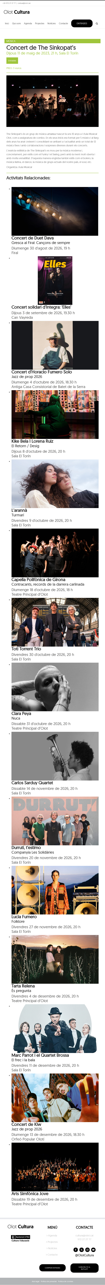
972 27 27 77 (84, 1239)
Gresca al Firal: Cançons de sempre (41, 242)
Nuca (16, 718)
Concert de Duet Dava (33, 238)
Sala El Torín (68, 53)
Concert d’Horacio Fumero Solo (42, 372)
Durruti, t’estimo (26, 847)
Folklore (18, 921)
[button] (97, 23)
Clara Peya (21, 713)
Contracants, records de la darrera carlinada (48, 584)
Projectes (53, 1241)
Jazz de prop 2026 (27, 376)
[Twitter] (81, 1250)
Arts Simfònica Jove (30, 1193)
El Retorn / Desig (25, 445)
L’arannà (19, 510)
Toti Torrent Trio (26, 648)
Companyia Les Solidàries (33, 852)
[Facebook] (76, 1250)
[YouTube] (93, 1250)
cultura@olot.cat (84, 1235)
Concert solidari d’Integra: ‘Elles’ (41, 307)
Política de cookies (65, 1281)
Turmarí (18, 515)
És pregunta (21, 990)
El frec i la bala (23, 1059)
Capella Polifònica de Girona (38, 579)
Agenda (52, 1235)
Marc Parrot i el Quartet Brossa (40, 1055)
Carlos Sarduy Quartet (32, 782)
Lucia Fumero (24, 916)
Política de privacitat (49, 1281)
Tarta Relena (23, 986)
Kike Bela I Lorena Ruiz (32, 441)
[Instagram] (87, 1250)
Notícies (52, 1248)
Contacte (53, 1254)
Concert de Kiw (26, 1124)
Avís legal (35, 1281)
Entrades (12, 60)
